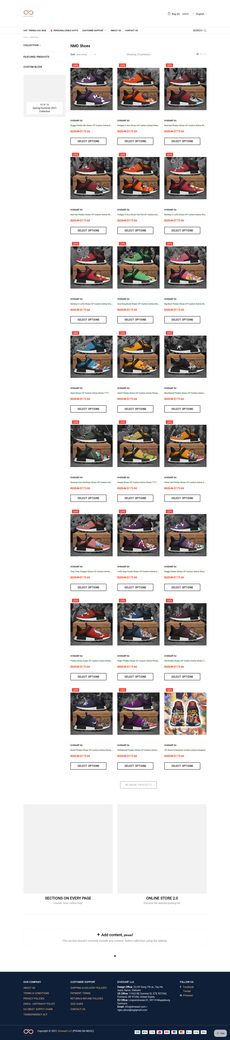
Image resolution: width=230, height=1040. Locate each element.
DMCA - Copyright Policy (39, 1003)
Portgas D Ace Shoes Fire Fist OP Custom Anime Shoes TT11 (138, 214)
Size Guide (76, 1003)
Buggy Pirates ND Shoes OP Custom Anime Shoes (91, 125)
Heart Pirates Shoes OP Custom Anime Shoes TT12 (138, 393)
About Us (29, 987)
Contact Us (77, 1009)
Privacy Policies (33, 998)
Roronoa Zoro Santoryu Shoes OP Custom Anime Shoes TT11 (91, 482)
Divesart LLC (65, 1031)
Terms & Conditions (36, 993)
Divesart (28, 14)
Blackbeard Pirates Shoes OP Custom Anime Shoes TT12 (185, 393)
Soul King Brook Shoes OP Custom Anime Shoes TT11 (138, 304)
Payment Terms (80, 993)
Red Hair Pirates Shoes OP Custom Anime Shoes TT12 (185, 125)
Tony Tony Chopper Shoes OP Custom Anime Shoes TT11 (91, 571)
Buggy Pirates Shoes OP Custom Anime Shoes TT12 (185, 571)
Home (25, 37)
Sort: (73, 54)
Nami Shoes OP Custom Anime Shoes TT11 (89, 393)
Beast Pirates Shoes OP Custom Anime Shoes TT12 (91, 750)
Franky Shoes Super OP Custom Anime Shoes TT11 (91, 661)
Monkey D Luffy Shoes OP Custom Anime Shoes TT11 (185, 214)
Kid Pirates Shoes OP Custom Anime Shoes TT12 (185, 661)
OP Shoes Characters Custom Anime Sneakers (185, 750)
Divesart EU (76, 120)
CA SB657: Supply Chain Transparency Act (38, 1012)
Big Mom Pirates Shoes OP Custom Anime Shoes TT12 (185, 304)
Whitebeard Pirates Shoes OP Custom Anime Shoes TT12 (138, 750)
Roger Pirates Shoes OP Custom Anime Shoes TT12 (138, 661)
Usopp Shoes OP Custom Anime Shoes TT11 (137, 482)
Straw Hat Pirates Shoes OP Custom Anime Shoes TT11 (185, 482)
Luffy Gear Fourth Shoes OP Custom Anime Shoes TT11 (138, 571)
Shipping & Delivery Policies (88, 987)
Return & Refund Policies (86, 998)
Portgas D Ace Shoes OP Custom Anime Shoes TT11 (138, 125)
